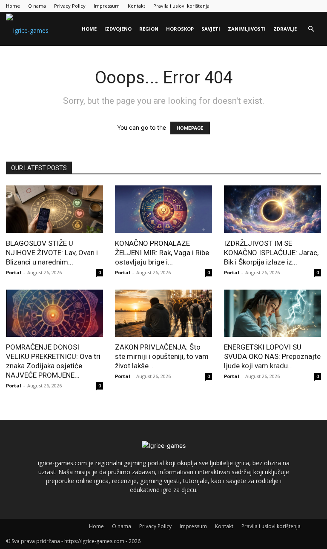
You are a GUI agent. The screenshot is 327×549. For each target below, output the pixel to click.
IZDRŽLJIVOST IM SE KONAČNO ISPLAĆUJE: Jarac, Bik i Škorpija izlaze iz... (271, 252)
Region (148, 29)
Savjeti (210, 29)
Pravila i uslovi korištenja (181, 6)
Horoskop (180, 29)
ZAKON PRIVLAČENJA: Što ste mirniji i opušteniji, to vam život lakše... (162, 356)
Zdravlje (285, 29)
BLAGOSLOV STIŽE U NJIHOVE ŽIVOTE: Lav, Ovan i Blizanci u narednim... (52, 252)
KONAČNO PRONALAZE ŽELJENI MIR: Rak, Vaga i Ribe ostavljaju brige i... (162, 252)
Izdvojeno (118, 29)
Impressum (107, 6)
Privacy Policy (70, 6)
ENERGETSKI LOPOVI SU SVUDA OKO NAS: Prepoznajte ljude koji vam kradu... (272, 356)
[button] (311, 29)
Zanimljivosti (247, 29)
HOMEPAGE (190, 128)
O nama (37, 6)
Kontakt (136, 6)
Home (13, 6)
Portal (13, 272)
